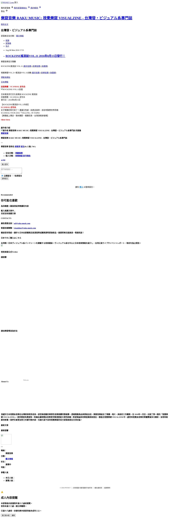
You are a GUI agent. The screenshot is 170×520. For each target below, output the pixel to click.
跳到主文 (4, 24)
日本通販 (4, 82)
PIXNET (68, 488)
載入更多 (5, 164)
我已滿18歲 (5, 515)
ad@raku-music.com (22, 223)
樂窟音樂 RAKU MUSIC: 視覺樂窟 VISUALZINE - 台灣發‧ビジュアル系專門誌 (66, 18)
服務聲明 (107, 488)
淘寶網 (44, 66)
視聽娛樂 (19, 153)
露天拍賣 (27, 66)
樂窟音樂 (4, 133)
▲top (3, 160)
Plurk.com (26, 380)
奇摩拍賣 (36, 66)
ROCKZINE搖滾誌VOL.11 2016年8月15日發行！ (35, 55)
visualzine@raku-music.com (25, 228)
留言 (23, 147)
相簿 (7, 41)
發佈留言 (5, 178)
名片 (7, 46)
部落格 (8, 43)
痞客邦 (17, 147)
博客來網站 (5, 77)
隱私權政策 (98, 488)
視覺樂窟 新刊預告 (23, 156)
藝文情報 (20, 36)
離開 (13, 515)
